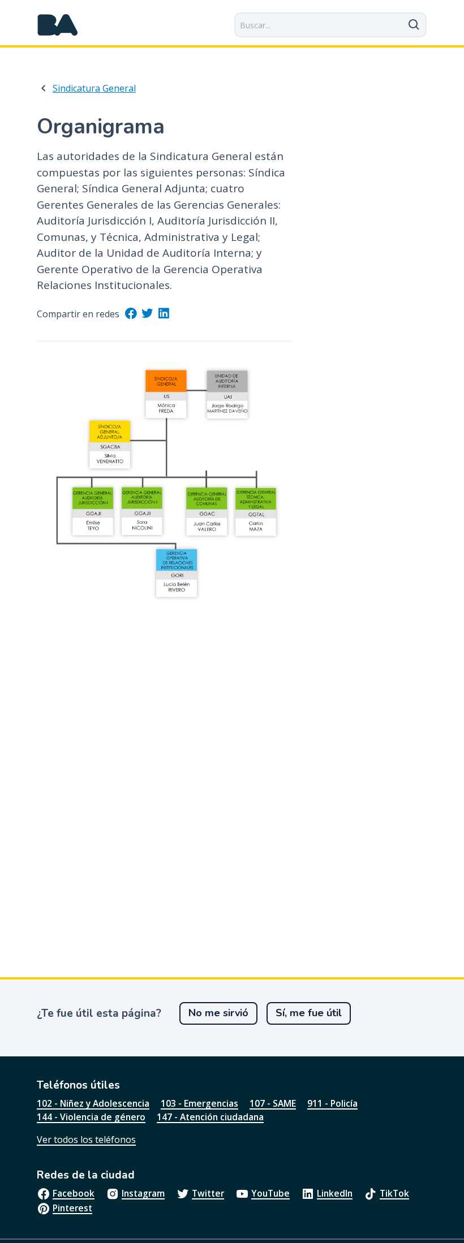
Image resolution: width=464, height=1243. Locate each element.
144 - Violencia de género (91, 1117)
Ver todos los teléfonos (86, 1139)
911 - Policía (332, 1103)
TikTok (394, 1193)
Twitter (208, 1193)
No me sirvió (218, 1013)
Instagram (143, 1193)
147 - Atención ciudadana (210, 1117)
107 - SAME (273, 1103)
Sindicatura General (94, 88)
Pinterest (72, 1208)
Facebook (73, 1193)
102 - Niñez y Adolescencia (93, 1103)
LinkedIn (335, 1193)
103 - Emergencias (199, 1103)
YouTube (270, 1193)
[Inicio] (57, 25)
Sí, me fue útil (309, 1013)
